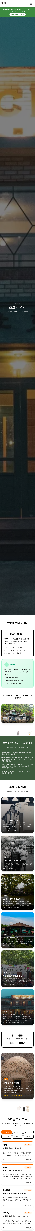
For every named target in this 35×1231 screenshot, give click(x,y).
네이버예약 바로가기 (16, 14)
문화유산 (18, 1136)
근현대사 (18, 1132)
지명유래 (29, 1132)
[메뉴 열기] (31, 3)
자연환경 (7, 1136)
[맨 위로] (31, 1226)
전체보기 (28, 1136)
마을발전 (7, 1132)
